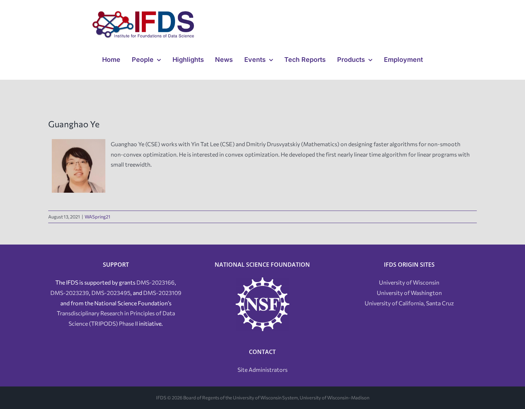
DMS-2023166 (155, 282)
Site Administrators (263, 369)
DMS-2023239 (69, 292)
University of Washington (409, 292)
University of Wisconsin (409, 282)
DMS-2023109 (162, 292)
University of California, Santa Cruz (409, 303)
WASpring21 (97, 217)
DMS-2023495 (110, 292)
